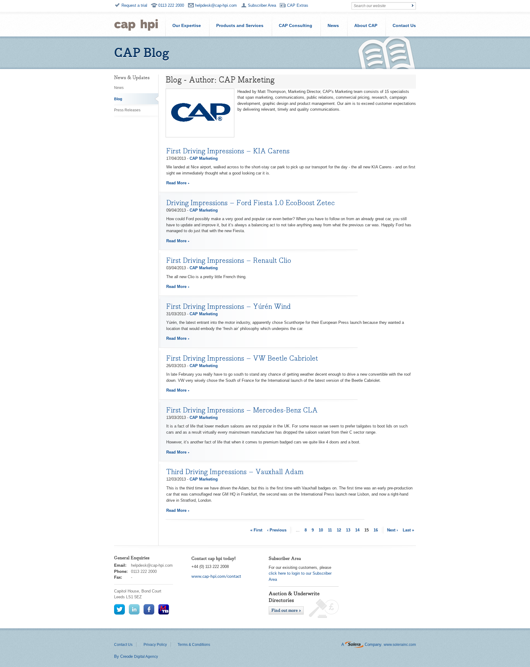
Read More (176, 183)
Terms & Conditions (194, 644)
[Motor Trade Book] (163, 609)
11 (330, 530)
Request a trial (134, 5)
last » (408, 530)
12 (339, 530)
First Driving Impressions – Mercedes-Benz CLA (242, 410)
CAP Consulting (295, 25)
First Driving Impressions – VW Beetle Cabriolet (242, 358)
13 (348, 530)
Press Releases (127, 110)
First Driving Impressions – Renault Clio (228, 260)
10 (321, 530)
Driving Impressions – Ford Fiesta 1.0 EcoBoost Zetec (250, 202)
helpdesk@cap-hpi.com (216, 5)
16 (376, 530)
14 (357, 530)
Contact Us (404, 25)
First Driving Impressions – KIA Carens (228, 150)
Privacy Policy (155, 644)
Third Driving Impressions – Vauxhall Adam (235, 471)
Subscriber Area (262, 5)
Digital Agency (146, 656)
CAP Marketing (204, 158)
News (333, 25)
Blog (118, 99)
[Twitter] (119, 609)
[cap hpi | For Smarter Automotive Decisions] (136, 24)
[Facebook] (149, 609)
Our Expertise (186, 25)
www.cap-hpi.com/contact (216, 576)
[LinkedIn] (134, 609)
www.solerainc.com (400, 644)
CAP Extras (297, 5)
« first (256, 530)
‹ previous (276, 530)
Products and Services (239, 25)
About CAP (365, 25)
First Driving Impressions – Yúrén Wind (228, 306)
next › (392, 530)
